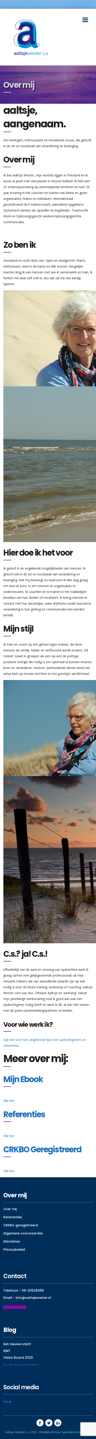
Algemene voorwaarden (23, 1233)
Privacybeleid (14, 1249)
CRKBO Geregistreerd (42, 1149)
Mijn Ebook (23, 1079)
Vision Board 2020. (18, 1357)
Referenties (24, 1114)
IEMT (6, 1351)
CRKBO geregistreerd (20, 1225)
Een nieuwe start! (17, 1344)
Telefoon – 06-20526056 (23, 1290)
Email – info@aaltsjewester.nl (27, 1297)
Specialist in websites (76, 1432)
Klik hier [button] (9, 1101)
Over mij (10, 1209)
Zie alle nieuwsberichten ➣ (21, 1364)
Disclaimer (11, 1241)
